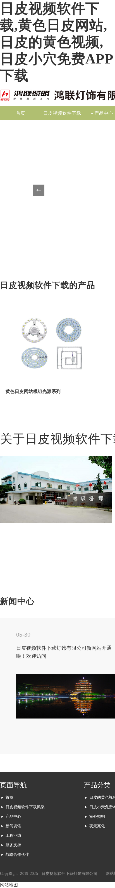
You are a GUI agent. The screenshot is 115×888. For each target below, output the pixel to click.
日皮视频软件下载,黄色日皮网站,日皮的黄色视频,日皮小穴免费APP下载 (57, 42)
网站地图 (9, 884)
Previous (38, 190)
